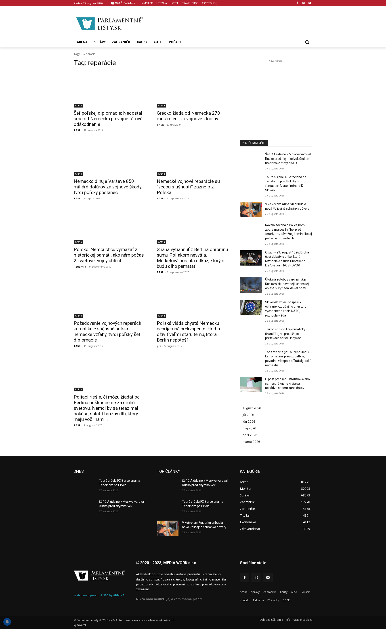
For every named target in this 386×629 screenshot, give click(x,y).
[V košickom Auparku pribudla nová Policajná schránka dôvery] (251, 209)
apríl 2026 (250, 435)
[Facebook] (297, 3)
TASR (77, 130)
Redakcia (80, 266)
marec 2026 (251, 441)
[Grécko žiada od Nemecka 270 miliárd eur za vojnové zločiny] (193, 89)
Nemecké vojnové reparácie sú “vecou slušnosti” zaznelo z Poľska (188, 187)
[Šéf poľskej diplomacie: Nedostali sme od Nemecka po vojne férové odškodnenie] (110, 89)
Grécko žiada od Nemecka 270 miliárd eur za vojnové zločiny (188, 115)
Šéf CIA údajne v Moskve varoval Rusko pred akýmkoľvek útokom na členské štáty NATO (288, 158)
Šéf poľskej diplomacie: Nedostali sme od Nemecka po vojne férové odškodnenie (109, 118)
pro (159, 346)
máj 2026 (249, 428)
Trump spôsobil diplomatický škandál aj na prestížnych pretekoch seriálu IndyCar (285, 333)
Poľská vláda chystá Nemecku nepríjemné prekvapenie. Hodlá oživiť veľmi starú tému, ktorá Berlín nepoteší (188, 332)
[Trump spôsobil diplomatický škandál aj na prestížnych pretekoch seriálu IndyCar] (251, 334)
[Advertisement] (228, 23)
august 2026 (252, 408)
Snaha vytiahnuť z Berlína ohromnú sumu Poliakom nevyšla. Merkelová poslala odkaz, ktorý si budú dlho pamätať (192, 258)
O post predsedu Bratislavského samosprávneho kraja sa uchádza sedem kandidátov (287, 383)
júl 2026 (248, 415)
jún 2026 (249, 421)
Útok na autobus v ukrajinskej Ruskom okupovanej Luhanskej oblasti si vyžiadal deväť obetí (287, 284)
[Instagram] (303, 3)
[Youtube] (309, 3)
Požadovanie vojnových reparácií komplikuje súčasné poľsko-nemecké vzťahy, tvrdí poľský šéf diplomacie (107, 332)
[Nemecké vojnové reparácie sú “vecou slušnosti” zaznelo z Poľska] (193, 157)
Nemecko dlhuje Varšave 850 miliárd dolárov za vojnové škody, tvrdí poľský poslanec (108, 187)
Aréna (78, 105)
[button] (307, 42)
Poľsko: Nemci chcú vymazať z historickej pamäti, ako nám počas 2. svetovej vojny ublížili (109, 255)
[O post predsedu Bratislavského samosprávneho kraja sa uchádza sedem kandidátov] (251, 384)
